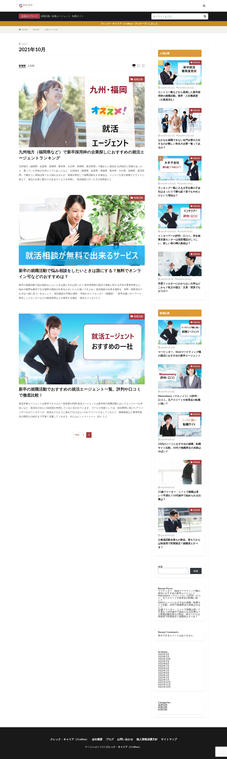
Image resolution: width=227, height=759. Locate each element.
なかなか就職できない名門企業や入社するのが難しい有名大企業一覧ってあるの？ (179, 143)
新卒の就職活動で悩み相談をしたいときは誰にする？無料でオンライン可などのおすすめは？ (80, 273)
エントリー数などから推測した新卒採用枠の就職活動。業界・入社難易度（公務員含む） (179, 95)
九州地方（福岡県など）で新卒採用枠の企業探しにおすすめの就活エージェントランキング (81, 154)
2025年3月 (163, 654)
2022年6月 (163, 668)
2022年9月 (163, 661)
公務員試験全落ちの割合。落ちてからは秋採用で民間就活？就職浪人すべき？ (179, 543)
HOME (25, 29)
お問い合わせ (125, 739)
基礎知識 (196, 462)
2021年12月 (164, 682)
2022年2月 (163, 677)
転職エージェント (61, 16)
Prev (77, 435)
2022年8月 (163, 663)
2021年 (36, 29)
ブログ (110, 739)
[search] (205, 16)
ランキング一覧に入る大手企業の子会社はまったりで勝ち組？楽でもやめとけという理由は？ (179, 191)
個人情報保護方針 (147, 739)
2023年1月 (163, 656)
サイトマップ (169, 739)
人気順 (30, 65)
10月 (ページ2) (50, 29)
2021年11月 (164, 684)
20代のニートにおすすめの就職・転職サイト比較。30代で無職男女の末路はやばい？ (179, 447)
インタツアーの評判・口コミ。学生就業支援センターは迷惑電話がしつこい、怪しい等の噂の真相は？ (179, 239)
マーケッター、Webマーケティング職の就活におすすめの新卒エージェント (179, 353)
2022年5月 (163, 670)
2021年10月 (164, 686)
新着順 (22, 65)
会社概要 (97, 739)
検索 (160, 566)
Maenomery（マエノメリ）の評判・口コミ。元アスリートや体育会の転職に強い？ (179, 399)
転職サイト (78, 16)
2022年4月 (163, 672)
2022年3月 (163, 675)
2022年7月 (163, 665)
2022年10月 (164, 658)
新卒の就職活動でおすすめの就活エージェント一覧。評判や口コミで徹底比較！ (80, 392)
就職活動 (45, 16)
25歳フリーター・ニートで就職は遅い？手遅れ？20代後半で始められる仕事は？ (179, 495)
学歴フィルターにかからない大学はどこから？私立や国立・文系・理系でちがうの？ (179, 287)
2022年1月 (163, 679)
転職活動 (196, 366)
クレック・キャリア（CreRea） (69, 739)
